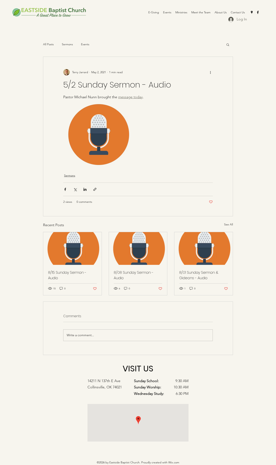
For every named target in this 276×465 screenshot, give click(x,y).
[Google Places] (252, 12)
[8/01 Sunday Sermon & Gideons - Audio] (203, 248)
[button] (228, 44)
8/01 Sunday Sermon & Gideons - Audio (198, 275)
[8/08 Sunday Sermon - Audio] (138, 248)
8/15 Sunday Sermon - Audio (67, 275)
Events (85, 44)
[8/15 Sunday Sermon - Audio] (72, 248)
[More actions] (210, 72)
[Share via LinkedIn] (85, 189)
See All (228, 224)
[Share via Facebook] (65, 189)
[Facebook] (258, 12)
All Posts (48, 44)
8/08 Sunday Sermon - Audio (133, 275)
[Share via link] (95, 189)
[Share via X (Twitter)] (75, 189)
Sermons (67, 44)
